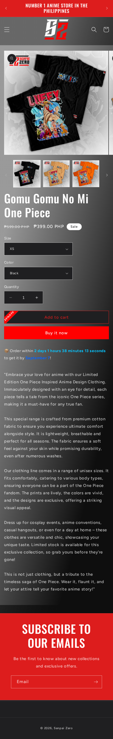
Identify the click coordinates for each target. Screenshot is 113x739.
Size (7, 238)
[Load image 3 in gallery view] (85, 173)
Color (9, 262)
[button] (7, 30)
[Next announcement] (107, 8)
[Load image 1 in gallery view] (26, 173)
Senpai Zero (63, 728)
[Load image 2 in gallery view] (56, 173)
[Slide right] (107, 175)
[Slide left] (6, 175)
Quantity (11, 287)
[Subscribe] (96, 681)
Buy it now (56, 332)
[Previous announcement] (6, 8)
